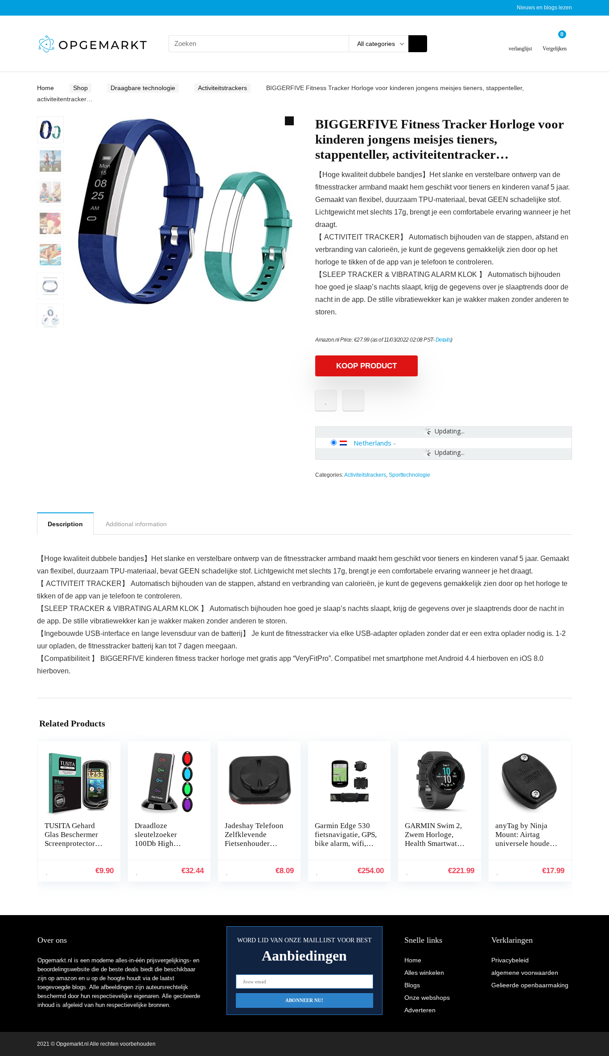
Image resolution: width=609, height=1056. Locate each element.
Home (45, 87)
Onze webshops (427, 997)
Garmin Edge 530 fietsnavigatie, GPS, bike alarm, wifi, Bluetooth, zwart (346, 839)
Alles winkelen (424, 972)
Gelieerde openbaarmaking (529, 985)
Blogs (412, 985)
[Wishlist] (520, 40)
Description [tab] (65, 524)
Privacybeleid (510, 960)
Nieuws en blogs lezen (544, 7)
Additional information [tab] (136, 524)
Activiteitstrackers (222, 87)
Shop (80, 87)
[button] (289, 120)
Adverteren (420, 1010)
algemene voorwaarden (524, 972)
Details (443, 340)
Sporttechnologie (409, 475)
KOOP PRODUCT (366, 366)
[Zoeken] (417, 43)
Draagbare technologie (143, 87)
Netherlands (372, 442)
